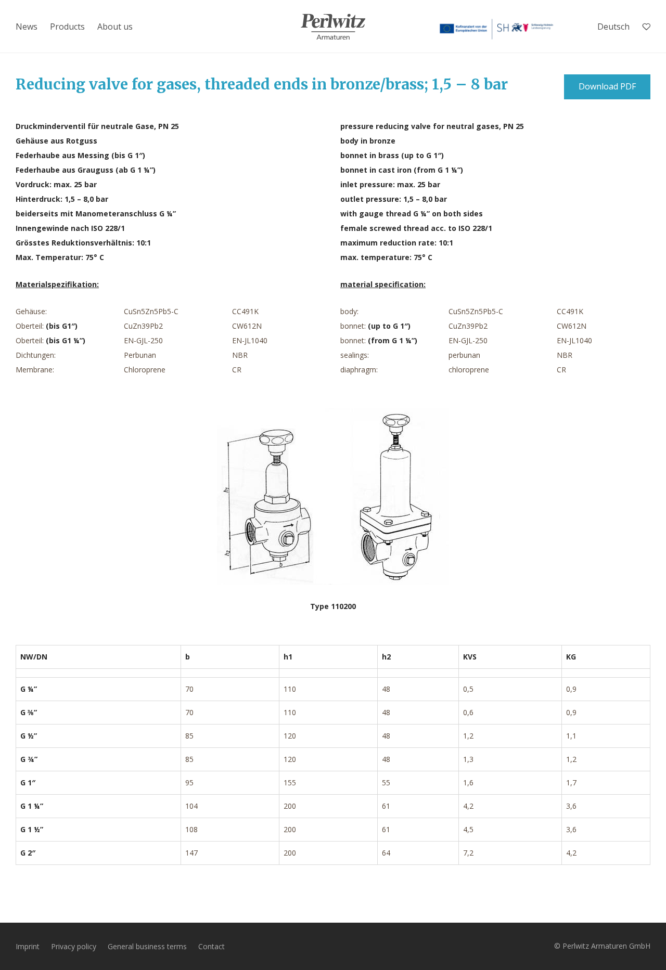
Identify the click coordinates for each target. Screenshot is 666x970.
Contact (211, 946)
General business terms (147, 946)
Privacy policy (73, 946)
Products (67, 26)
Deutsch (613, 26)
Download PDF (607, 86)
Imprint (28, 946)
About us (115, 26)
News (26, 26)
